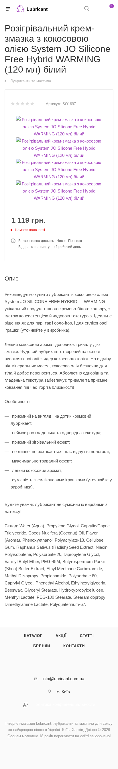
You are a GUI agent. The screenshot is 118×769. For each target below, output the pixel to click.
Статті (87, 636)
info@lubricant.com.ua (63, 678)
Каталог (33, 636)
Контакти (73, 646)
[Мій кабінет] (97, 9)
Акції (61, 636)
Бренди (41, 646)
